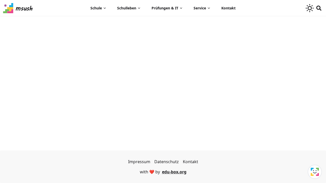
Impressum (139, 161)
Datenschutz (166, 161)
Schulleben (126, 8)
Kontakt (228, 8)
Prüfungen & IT (165, 8)
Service (200, 8)
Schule (96, 8)
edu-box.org (174, 172)
